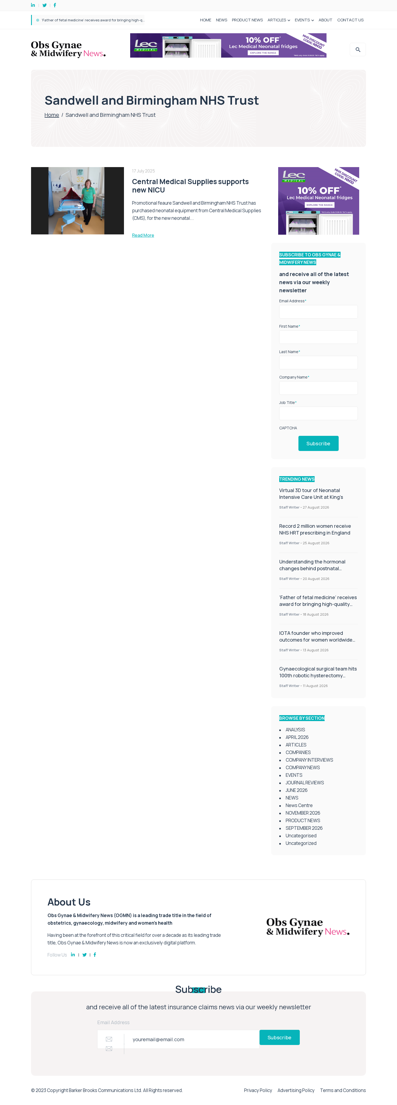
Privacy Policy (258, 1090)
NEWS (221, 20)
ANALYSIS (295, 729)
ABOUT (325, 20)
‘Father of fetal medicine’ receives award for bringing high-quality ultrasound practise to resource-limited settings (318, 607)
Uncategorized (301, 843)
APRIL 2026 (297, 737)
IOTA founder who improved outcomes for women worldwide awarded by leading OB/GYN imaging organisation (134, 20)
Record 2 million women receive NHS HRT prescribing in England (315, 529)
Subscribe (319, 443)
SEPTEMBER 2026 (304, 828)
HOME (205, 20)
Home (52, 114)
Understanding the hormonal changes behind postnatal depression (312, 568)
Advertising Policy (296, 1090)
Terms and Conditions (343, 1090)
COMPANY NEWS (303, 767)
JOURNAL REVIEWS (305, 782)
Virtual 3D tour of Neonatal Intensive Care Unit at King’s (311, 493)
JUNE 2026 (297, 790)
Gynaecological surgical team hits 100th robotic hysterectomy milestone (318, 675)
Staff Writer (289, 507)
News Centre (299, 805)
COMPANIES (298, 752)
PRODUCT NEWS (247, 20)
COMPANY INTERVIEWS (309, 760)
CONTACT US (350, 20)
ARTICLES (277, 20)
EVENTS (302, 20)
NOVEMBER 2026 (303, 813)
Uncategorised (301, 835)
